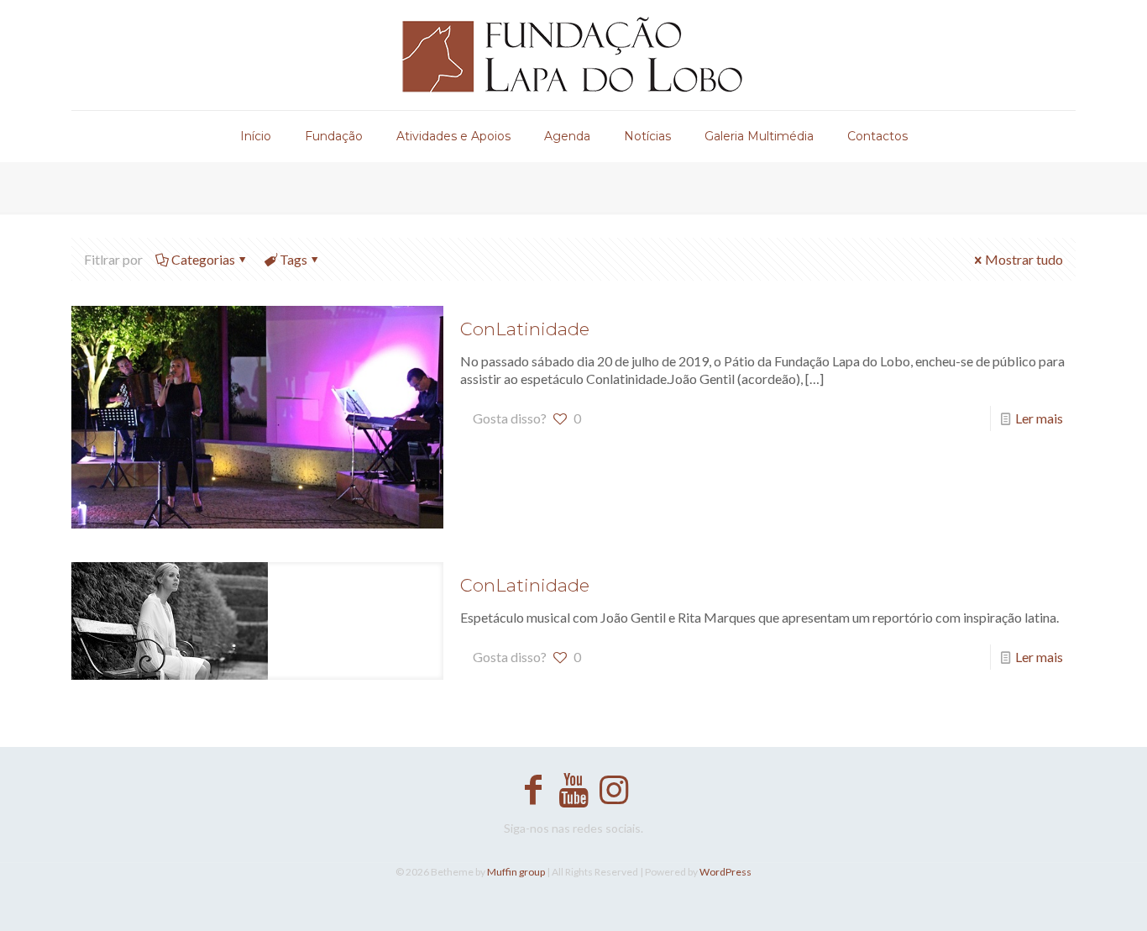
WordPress (725, 871)
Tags (293, 259)
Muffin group (516, 871)
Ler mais (1039, 418)
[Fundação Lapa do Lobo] (574, 55)
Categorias (203, 259)
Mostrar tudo (1024, 259)
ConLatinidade (524, 328)
